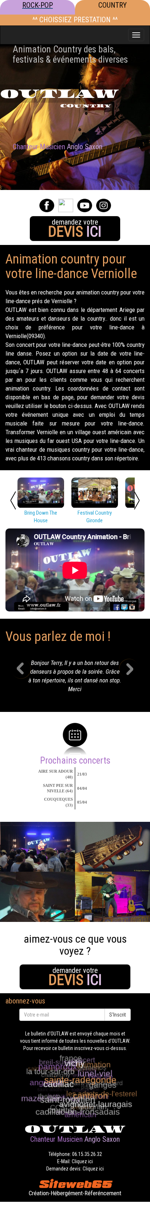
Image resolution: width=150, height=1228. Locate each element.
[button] (26, 678)
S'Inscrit (117, 1015)
